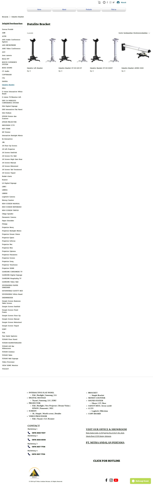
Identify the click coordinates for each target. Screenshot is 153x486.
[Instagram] (111, 480)
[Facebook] (106, 480)
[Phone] (29, 433)
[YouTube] (104, 2)
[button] (99, 2)
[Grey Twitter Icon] (113, 2)
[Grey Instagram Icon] (110, 2)
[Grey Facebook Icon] (107, 2)
